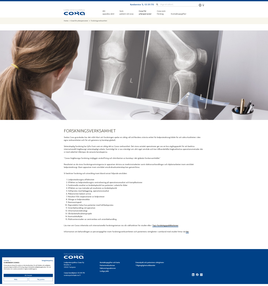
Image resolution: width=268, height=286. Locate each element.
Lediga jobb (104, 271)
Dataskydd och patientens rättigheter (150, 262)
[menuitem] (108, 12)
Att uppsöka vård (108, 12)
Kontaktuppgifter (178, 14)
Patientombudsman (107, 265)
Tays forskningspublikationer (165, 225)
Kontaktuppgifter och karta (110, 262)
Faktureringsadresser (108, 268)
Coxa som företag (161, 12)
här (187, 231)
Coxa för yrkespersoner (145, 12)
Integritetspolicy (47, 260)
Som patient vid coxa (126, 12)
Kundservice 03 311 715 (142, 4)
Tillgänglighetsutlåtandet (145, 265)
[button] (7, 260)
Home (66, 21)
